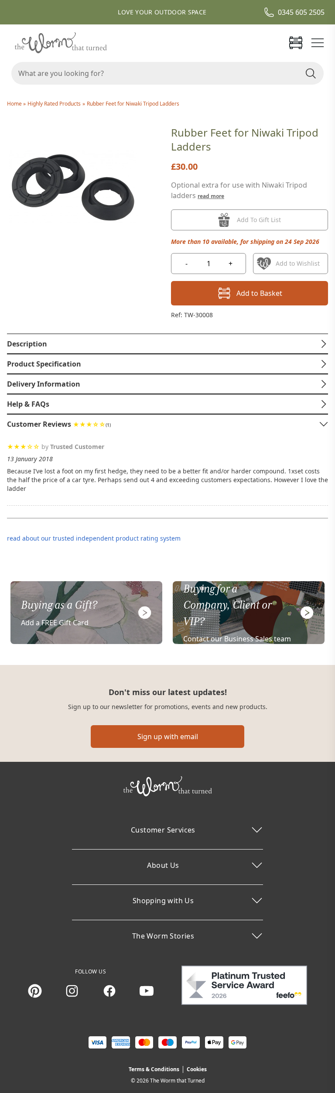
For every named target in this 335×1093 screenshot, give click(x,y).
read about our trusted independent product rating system (94, 538)
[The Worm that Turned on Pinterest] (35, 991)
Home (15, 103)
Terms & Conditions (154, 1069)
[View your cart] (296, 43)
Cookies (197, 1069)
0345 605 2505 (301, 12)
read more (211, 196)
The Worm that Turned (177, 1080)
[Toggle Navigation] (317, 43)
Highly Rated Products (54, 103)
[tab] (167, 343)
